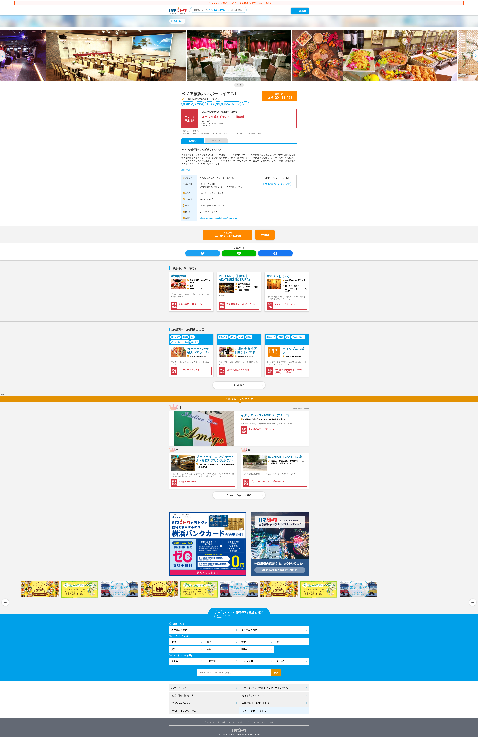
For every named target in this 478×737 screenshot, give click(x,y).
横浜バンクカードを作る (254, 710)
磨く (287, 337)
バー (245, 103)
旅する (244, 641)
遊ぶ (192, 337)
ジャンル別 (247, 661)
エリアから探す (249, 630)
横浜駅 (200, 103)
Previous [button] (3, 56)
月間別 (174, 661)
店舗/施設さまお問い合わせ (255, 703)
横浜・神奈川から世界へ (183, 695)
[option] (239, 55)
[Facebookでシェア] (275, 253)
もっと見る (239, 385)
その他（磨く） (298, 337)
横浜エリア (188, 103)
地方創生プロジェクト (253, 695)
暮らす (244, 649)
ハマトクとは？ (179, 687)
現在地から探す (179, 630)
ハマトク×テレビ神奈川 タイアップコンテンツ (265, 687)
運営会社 (270, 722)
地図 (266, 235)
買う (173, 649)
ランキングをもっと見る (239, 495)
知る (209, 649)
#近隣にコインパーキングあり (277, 184)
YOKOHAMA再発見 (181, 703)
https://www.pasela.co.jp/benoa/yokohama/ (218, 217)
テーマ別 (280, 661)
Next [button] (475, 56)
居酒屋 (248, 337)
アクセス (216, 140)
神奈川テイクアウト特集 (183, 710)
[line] (239, 253)
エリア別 (211, 661)
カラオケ (194, 341)
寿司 (218, 103)
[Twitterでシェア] (202, 253)
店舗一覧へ (178, 21)
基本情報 (193, 140)
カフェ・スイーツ (232, 103)
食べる (209, 103)
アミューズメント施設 (180, 341)
